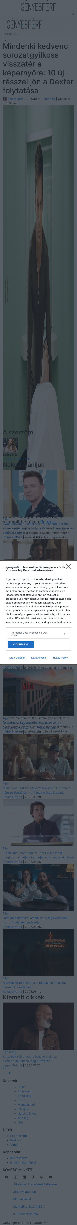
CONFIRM (20, 644)
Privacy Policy (60, 657)
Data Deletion (17, 657)
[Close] (69, 567)
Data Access (38, 657)
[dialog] (38, 612)
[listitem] (38, 633)
